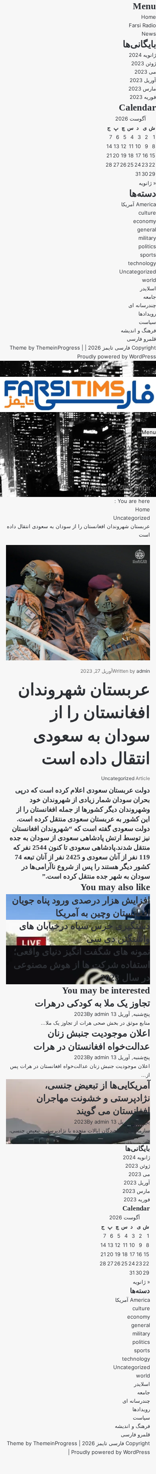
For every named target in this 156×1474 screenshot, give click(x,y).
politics (147, 246)
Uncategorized (137, 271)
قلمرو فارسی (141, 339)
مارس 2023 (142, 88)
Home (148, 17)
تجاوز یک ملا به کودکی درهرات (92, 1003)
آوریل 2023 (143, 80)
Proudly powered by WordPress (116, 356)
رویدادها (147, 313)
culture (147, 212)
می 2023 (145, 71)
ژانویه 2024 (142, 55)
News (149, 33)
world (149, 280)
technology (142, 263)
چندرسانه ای (142, 305)
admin (143, 671)
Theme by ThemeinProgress (42, 1443)
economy (144, 221)
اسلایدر (148, 288)
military (147, 238)
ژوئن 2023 (143, 63)
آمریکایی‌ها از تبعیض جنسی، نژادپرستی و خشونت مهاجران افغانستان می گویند (93, 1098)
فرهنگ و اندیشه (138, 330)
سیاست (147, 322)
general (146, 229)
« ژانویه (147, 183)
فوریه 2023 (143, 97)
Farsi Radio (142, 25)
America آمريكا (138, 204)
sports (148, 254)
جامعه (149, 297)
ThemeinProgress (58, 347)
